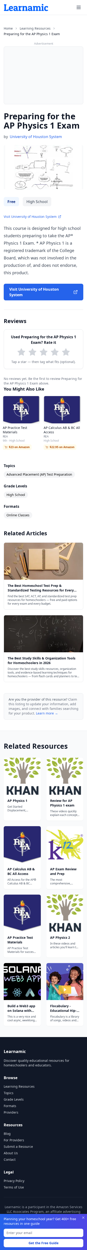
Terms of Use (14, 1187)
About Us (11, 1153)
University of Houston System (36, 136)
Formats (10, 1106)
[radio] (21, 352)
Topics (8, 1093)
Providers (11, 1112)
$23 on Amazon (19, 447)
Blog (7, 1133)
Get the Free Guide (43, 1243)
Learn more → (47, 713)
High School (15, 495)
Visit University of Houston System (30, 216)
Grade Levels (14, 1099)
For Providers (14, 1140)
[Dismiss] (83, 1217)
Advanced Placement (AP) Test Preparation (39, 474)
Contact (10, 1159)
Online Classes (17, 515)
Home (8, 28)
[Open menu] (78, 7)
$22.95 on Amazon (62, 447)
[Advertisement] (43, 75)
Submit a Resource (18, 1146)
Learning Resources (35, 28)
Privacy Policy (14, 1181)
